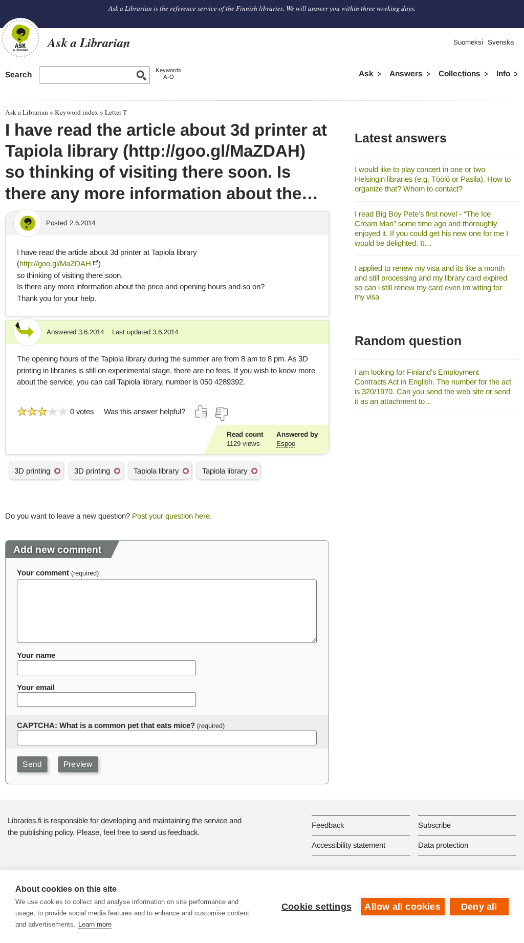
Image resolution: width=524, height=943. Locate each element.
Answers (406, 73)
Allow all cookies (402, 907)
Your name (36, 655)
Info (503, 73)
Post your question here (171, 515)
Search (18, 74)
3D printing (32, 470)
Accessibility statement (348, 845)
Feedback (328, 825)
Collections (460, 73)
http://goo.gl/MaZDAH (55, 263)
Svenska (501, 42)
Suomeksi (468, 42)
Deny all (479, 907)
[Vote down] (221, 414)
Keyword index (76, 112)
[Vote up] (201, 411)
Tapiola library (156, 470)
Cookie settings (316, 907)
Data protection (443, 845)
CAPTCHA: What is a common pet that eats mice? (106, 725)
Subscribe (434, 825)
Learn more (95, 924)
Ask (366, 73)
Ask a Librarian (26, 112)
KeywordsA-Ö (168, 73)
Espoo (285, 443)
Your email (36, 687)
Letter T (116, 112)
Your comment (43, 572)
